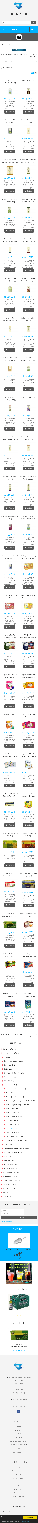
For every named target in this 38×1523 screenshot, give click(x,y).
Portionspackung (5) (13, 1133)
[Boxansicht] (32, 73)
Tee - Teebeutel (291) (13, 1129)
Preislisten (18, 1474)
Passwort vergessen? (6, 1221)
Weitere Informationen (25, 1521)
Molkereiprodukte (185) (12, 1152)
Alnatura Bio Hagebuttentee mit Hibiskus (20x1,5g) (28, 241)
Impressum (18, 1448)
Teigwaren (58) (9, 1160)
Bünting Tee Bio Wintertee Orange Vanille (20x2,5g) (10, 637)
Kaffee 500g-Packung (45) (15, 1097)
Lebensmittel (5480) (10, 1053)
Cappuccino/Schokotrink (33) (16, 1089)
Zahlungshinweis (18, 1452)
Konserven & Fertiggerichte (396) (16, 1148)
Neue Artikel (7, 1196)
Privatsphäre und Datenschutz (18, 1445)
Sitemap (18, 1467)
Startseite (18, 1426)
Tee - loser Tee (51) (12, 1125)
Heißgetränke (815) (11, 1085)
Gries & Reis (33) (9, 1081)
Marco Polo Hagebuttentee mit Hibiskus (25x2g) (9, 876)
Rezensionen (19, 1289)
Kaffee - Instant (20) (13, 1109)
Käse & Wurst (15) (10, 1145)
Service (18, 1485)
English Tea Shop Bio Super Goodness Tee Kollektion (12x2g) (10, 717)
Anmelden (20, 1217)
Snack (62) (7, 1156)
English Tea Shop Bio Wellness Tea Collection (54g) (9, 756)
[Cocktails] (19, 1273)
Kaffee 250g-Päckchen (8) (15, 1093)
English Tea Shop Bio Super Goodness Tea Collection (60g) (28, 677)
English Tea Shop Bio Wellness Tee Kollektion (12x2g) (28, 756)
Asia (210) (7, 1057)
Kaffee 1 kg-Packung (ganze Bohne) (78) (20, 1101)
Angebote (6, 1192)
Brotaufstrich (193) (10, 1069)
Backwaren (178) (10, 1065)
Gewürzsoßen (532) (11, 1077)
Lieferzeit (18, 1430)
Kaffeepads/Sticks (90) (14, 1117)
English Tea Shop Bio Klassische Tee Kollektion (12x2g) (10, 677)
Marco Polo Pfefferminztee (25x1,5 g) (9, 916)
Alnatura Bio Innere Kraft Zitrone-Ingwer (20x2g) (28, 281)
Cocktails (18, 1482)
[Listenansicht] (35, 73)
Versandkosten (9, 103)
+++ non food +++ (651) (10, 1172)
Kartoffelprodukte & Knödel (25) (15, 1141)
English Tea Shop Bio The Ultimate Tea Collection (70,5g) (28, 717)
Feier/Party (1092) (9, 1176)
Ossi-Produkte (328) (10, 1184)
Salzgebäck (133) (10, 1164)
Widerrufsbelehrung (18, 1471)
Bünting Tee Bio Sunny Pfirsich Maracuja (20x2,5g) (10, 598)
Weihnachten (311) (9, 1188)
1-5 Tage (13, 108)
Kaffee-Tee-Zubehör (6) (14, 1137)
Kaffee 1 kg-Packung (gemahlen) (17, 1105)
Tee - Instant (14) (12, 1121)
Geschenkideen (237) (10, 1180)
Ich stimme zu (30, 1517)
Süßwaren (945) (9, 1168)
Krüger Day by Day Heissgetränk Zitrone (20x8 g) (28, 796)
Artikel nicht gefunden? (18, 1478)
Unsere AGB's (18, 1437)
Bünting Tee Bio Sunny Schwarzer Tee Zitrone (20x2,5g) (28, 598)
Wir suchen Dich (18, 1493)
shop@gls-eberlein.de (20, 1399)
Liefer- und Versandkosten (18, 1441)
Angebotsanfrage (18, 1496)
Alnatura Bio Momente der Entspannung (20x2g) (28, 400)
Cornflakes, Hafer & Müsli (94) (14, 1073)
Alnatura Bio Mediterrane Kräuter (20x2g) (28, 360)
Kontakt (18, 1434)
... (35, 57)
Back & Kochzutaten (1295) (13, 1061)
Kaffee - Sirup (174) (13, 1113)
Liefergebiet (18, 1489)
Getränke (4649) (9, 1049)
